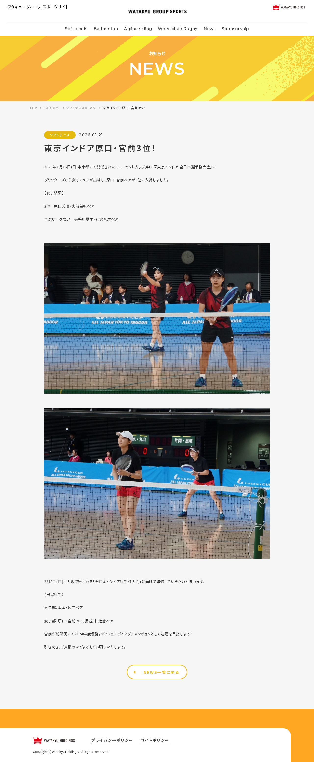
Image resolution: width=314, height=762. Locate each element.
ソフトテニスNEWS (80, 107)
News (210, 28)
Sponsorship (235, 28)
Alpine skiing (138, 28)
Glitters (51, 107)
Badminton (106, 28)
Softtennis (76, 28)
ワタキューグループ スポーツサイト (38, 7)
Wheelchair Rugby (177, 28)
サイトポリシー (155, 740)
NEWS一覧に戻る (162, 672)
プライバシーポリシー (112, 740)
